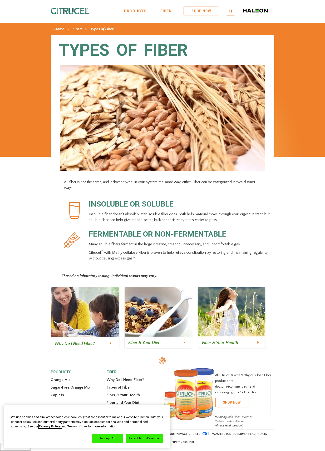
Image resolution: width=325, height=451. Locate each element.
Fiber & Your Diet (143, 342)
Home (59, 29)
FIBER (166, 11)
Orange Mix (60, 380)
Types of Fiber (101, 29)
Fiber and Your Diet (123, 402)
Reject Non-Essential (144, 438)
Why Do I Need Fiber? (74, 343)
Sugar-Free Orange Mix (70, 387)
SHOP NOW (201, 11)
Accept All (107, 438)
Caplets (57, 395)
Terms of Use (77, 426)
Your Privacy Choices (184, 434)
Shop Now (232, 402)
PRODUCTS (135, 11)
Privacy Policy (50, 426)
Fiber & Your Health (220, 342)
